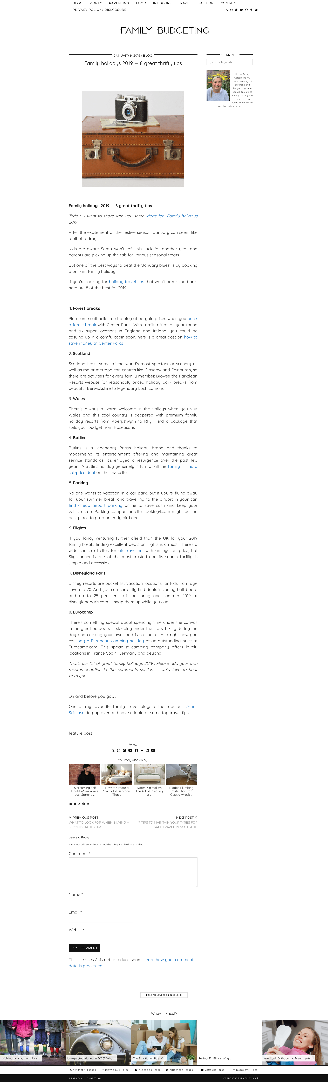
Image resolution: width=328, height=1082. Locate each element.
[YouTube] (241, 9)
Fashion (206, 3)
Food (141, 3)
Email (75, 912)
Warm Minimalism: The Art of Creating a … (149, 791)
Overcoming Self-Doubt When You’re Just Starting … (84, 791)
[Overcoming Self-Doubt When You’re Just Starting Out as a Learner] (84, 774)
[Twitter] (227, 9)
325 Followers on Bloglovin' (165, 995)
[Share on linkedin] (88, 803)
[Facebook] (246, 9)
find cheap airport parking (95, 505)
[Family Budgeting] (164, 24)
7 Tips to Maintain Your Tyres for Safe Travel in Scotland (168, 822)
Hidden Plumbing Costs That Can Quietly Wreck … (181, 791)
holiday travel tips (126, 281)
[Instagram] (231, 9)
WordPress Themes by (241, 1078)
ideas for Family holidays (171, 215)
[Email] (256, 9)
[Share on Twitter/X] (79, 803)
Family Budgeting (89, 1078)
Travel (185, 3)
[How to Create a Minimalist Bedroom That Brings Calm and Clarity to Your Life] (116, 774)
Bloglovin (246, 1070)
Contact (229, 3)
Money (95, 3)
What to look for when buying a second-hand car (99, 822)
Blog (78, 3)
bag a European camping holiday (110, 640)
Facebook (149, 1070)
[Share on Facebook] (75, 803)
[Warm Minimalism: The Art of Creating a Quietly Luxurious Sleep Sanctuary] (149, 774)
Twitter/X (84, 1070)
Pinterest (182, 1070)
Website (76, 929)
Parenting (119, 3)
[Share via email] (71, 803)
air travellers (130, 550)
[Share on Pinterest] (83, 803)
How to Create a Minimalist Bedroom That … (117, 791)
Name (76, 894)
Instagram (116, 1070)
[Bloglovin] (251, 9)
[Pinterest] (236, 9)
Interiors (162, 3)
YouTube (214, 1070)
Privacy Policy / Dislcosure (99, 10)
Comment (79, 853)
